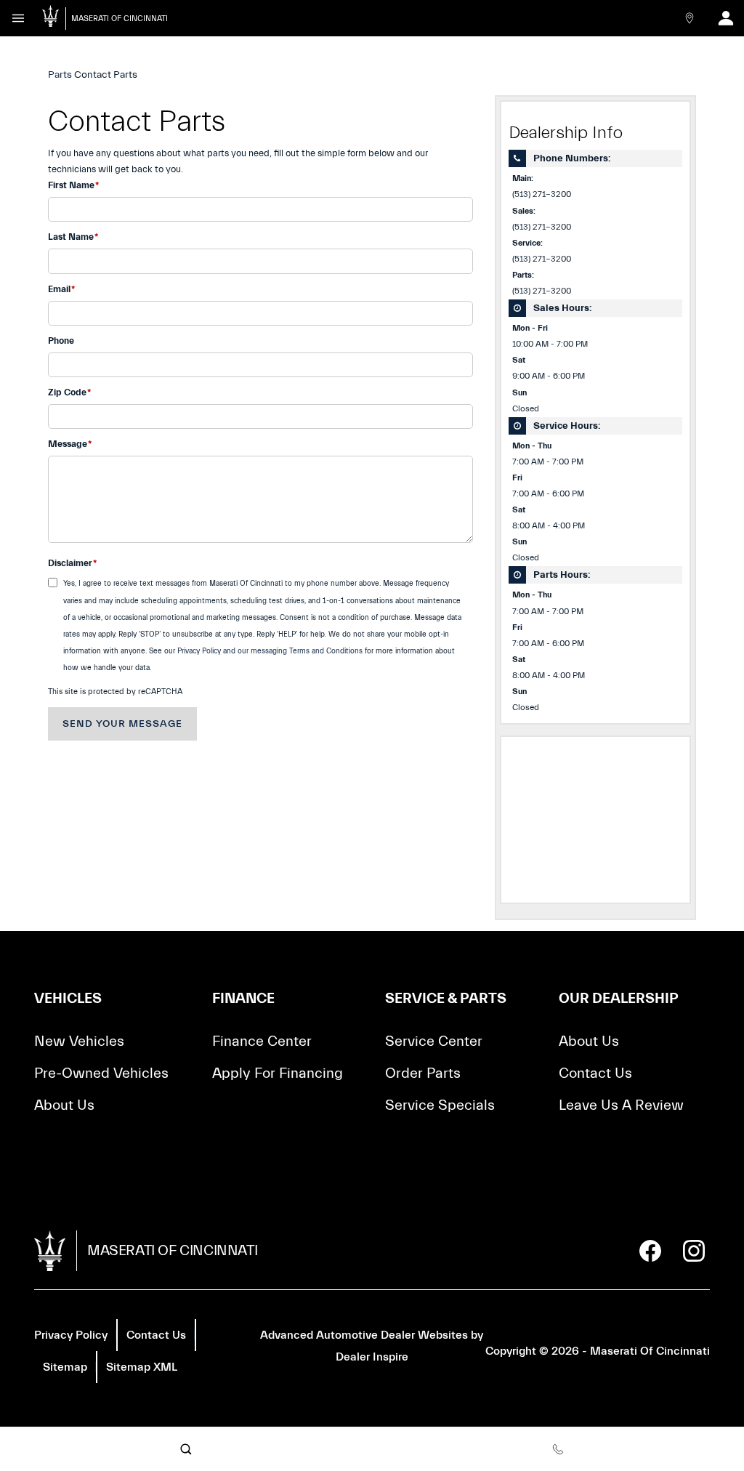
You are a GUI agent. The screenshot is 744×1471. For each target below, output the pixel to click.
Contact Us (595, 1073)
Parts (60, 75)
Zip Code (69, 392)
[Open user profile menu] (726, 18)
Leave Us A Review (621, 1105)
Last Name (73, 236)
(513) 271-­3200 (541, 194)
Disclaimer (72, 562)
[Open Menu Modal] (18, 18)
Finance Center (262, 1041)
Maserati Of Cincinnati (650, 1351)
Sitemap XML (141, 1367)
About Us (64, 1105)
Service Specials (440, 1105)
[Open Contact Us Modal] (689, 18)
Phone (61, 340)
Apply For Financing (277, 1073)
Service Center (433, 1041)
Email (61, 288)
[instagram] (694, 1251)
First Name (73, 185)
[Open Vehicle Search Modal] (186, 1449)
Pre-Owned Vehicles (101, 1073)
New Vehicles (79, 1041)
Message (70, 443)
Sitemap (65, 1367)
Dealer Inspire (372, 1356)
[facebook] (650, 1251)
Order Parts (423, 1073)
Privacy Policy (71, 1335)
